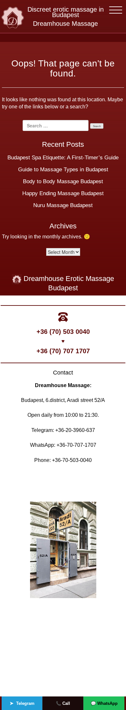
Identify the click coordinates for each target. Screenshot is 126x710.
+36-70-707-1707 (76, 445)
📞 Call (63, 703)
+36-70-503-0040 (72, 460)
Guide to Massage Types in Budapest (63, 169)
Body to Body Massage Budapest (63, 181)
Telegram (22, 703)
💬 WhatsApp (104, 703)
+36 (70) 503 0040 (63, 331)
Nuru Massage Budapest (63, 205)
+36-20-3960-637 (75, 430)
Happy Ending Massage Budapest (63, 193)
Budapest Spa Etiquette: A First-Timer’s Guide (63, 158)
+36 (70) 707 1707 (63, 351)
